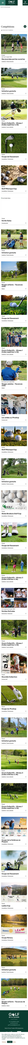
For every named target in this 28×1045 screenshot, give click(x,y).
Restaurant (10, 613)
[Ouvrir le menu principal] (2, 2)
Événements (10, 159)
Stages (3, 288)
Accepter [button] (10, 1041)
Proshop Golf (4, 419)
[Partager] (25, 26)
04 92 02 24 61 (14, 1023)
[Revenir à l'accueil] (11, 2)
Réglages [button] (4, 1042)
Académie (4, 61)
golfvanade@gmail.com (14, 1025)
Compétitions (4, 159)
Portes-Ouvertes (10, 61)
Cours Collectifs (9, 127)
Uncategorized (5, 223)
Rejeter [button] (14, 1042)
